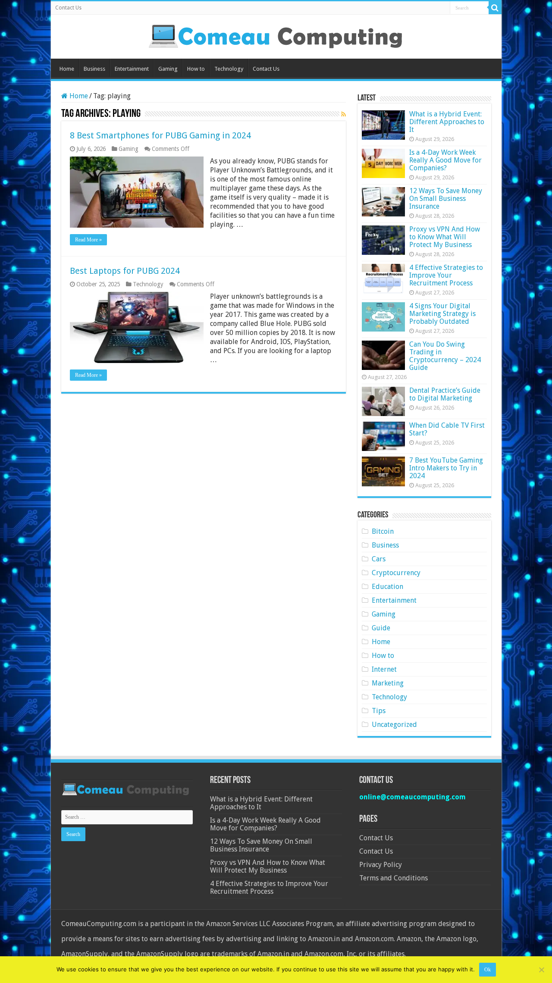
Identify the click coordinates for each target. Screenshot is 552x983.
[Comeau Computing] (276, 35)
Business (94, 69)
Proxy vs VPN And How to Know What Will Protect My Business (444, 237)
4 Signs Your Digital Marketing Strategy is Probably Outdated (442, 314)
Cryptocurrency (396, 573)
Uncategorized (394, 724)
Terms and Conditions (393, 878)
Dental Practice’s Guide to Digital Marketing (444, 394)
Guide (381, 628)
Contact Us (68, 8)
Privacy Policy (380, 865)
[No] (541, 969)
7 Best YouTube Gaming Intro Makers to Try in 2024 (446, 468)
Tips (379, 711)
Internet (384, 669)
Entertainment (132, 69)
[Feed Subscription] (343, 114)
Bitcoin (383, 531)
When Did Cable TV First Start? (447, 429)
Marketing (388, 683)
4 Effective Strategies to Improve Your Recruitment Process (446, 275)
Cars (379, 559)
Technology (228, 69)
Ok (487, 970)
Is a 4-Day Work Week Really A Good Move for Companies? (445, 160)
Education (387, 586)
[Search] (495, 7)
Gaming (168, 69)
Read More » (88, 240)
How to (196, 69)
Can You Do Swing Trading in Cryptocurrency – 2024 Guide (445, 356)
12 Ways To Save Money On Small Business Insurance (445, 198)
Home (67, 69)
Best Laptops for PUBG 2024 (125, 271)
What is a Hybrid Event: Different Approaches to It (446, 122)
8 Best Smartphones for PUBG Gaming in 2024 (160, 135)
